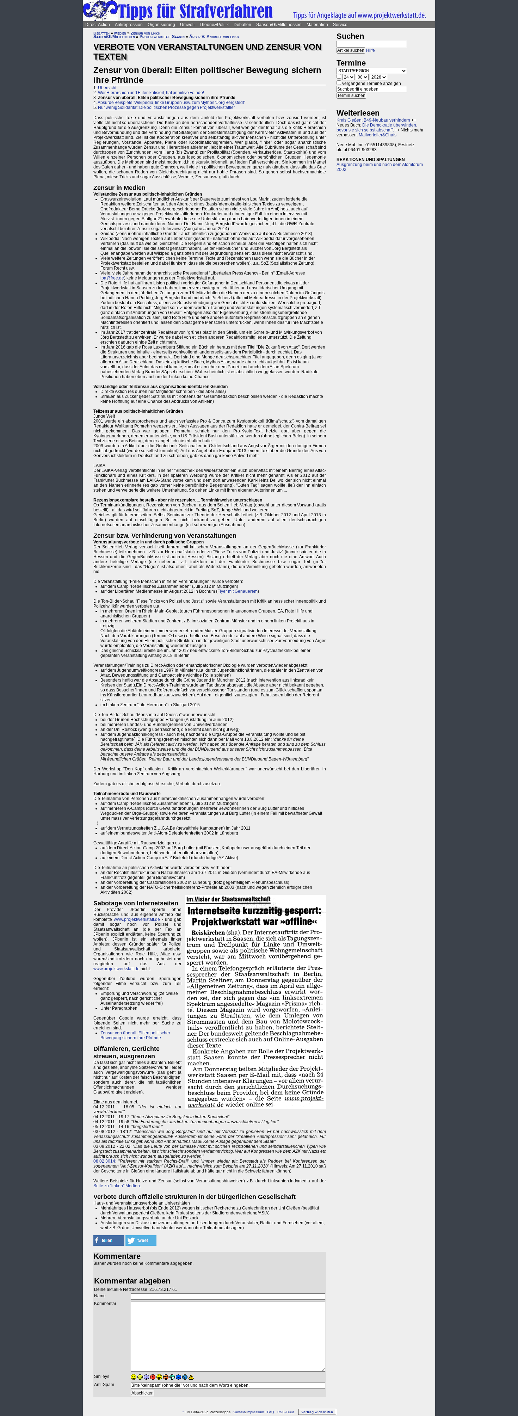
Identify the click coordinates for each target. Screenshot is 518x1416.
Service (340, 24)
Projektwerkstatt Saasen (162, 36)
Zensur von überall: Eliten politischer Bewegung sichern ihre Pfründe (135, 1035)
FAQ (270, 1412)
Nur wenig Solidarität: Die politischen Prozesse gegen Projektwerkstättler (166, 107)
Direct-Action (97, 24)
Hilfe (370, 50)
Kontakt (239, 1412)
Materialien (317, 24)
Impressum (255, 1412)
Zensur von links (145, 33)
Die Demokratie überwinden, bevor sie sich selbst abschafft (377, 128)
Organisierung (161, 24)
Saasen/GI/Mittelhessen (279, 24)
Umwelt (187, 24)
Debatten (242, 24)
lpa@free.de (112, 278)
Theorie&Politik (214, 24)
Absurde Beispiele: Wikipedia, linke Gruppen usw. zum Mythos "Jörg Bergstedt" (171, 102)
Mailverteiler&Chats (377, 135)
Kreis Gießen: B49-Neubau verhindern (373, 120)
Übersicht (107, 87)
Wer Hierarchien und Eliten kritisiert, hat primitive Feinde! (151, 92)
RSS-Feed (285, 1412)
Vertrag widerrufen (317, 1412)
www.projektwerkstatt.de (137, 919)
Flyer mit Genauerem (237, 591)
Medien (120, 33)
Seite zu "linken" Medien (116, 1185)
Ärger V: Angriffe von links (214, 36)
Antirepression (129, 24)
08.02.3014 (104, 1161)
